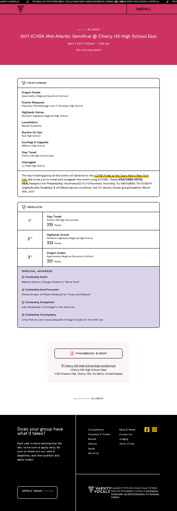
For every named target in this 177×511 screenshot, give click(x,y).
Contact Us (125, 434)
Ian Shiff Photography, (134, 494)
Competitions (96, 430)
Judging (123, 439)
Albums (92, 444)
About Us (93, 453)
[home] (20, 9)
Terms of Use (126, 444)
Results (92, 439)
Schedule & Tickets (99, 434)
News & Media (127, 430)
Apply (91, 449)
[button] (143, 9)
